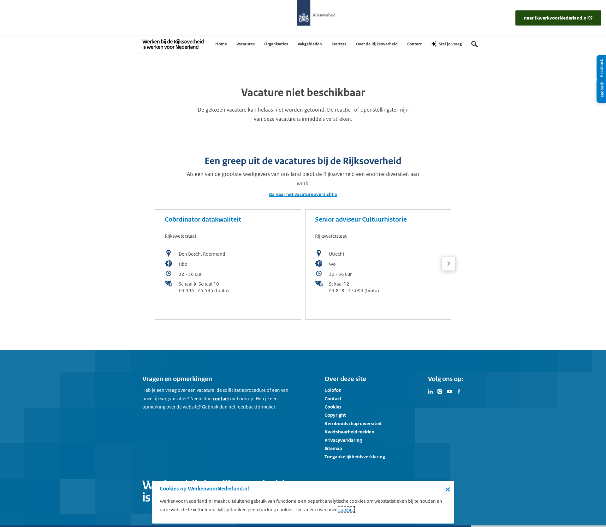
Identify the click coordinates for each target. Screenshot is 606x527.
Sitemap (333, 448)
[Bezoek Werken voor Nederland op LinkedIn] (430, 391)
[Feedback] (601, 91)
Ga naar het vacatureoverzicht (301, 194)
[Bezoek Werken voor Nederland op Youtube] (449, 391)
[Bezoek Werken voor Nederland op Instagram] (440, 391)
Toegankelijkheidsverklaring (354, 457)
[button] (448, 264)
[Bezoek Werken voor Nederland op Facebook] (459, 391)
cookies (346, 510)
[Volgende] (449, 264)
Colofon (333, 390)
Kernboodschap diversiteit (353, 423)
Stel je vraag (450, 44)
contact (221, 399)
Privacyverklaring (343, 440)
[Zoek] (474, 44)
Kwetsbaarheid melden (349, 432)
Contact (333, 399)
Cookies (333, 407)
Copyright (335, 415)
